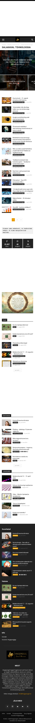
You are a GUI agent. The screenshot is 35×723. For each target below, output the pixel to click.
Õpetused (15, 626)
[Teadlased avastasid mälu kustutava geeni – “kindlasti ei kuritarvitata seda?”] (6, 162)
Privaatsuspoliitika (17, 713)
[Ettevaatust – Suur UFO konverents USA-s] (6, 182)
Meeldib (7, 239)
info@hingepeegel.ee (25, 694)
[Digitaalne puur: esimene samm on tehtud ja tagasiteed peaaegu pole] (17, 62)
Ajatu (14, 327)
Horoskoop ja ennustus (19, 356)
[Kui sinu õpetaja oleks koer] (6, 327)
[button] (3, 39)
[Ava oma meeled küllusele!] (6, 555)
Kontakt (4, 637)
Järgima (17, 239)
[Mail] (17, 706)
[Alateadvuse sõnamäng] (6, 363)
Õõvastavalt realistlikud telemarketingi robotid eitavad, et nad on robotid (22, 128)
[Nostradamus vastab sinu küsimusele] (6, 459)
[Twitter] (27, 706)
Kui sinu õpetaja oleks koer (20, 325)
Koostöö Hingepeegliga (9, 640)
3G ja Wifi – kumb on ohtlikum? (22, 207)
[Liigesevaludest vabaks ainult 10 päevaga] (6, 573)
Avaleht (4, 44)
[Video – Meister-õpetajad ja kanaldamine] (6, 496)
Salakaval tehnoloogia (18, 102)
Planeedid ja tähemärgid (20, 343)
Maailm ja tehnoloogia (13, 44)
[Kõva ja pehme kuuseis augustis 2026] (6, 624)
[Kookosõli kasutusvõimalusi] (6, 422)
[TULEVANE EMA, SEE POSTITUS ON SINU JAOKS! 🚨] (14, 82)
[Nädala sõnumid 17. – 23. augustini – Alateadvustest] (6, 354)
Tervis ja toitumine (17, 433)
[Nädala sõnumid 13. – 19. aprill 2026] (6, 478)
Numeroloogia (16, 487)
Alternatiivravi (16, 442)
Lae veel (17, 370)
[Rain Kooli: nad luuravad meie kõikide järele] (6, 173)
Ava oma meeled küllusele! (20, 552)
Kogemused (16, 451)
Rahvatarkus (16, 505)
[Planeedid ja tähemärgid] (6, 345)
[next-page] (21, 219)
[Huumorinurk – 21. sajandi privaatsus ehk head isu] (6, 100)
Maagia (15, 460)
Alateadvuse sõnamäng (20, 361)
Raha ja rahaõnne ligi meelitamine (23, 485)
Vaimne (15, 514)
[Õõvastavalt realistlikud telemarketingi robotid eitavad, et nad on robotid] (6, 129)
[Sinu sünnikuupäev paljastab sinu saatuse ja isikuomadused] (6, 564)
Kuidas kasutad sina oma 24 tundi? (23, 334)
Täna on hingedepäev (19, 503)
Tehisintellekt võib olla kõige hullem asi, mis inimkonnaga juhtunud (21, 109)
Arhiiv (3, 713)
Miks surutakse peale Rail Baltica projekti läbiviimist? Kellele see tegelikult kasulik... (22, 150)
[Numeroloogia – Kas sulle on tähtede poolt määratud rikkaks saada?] (6, 545)
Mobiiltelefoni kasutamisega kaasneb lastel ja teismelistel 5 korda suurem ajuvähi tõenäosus (22, 139)
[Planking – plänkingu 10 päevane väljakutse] (6, 432)
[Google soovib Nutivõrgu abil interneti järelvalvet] (6, 119)
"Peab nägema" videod (18, 498)
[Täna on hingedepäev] (6, 506)
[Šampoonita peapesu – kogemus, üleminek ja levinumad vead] (6, 450)
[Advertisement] (17, 18)
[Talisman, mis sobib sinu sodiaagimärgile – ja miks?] (6, 615)
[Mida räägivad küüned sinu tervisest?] (6, 441)
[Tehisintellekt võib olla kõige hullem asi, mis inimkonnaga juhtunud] (6, 109)
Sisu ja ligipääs (28, 713)
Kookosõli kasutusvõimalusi (21, 420)
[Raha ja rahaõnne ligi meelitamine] (6, 487)
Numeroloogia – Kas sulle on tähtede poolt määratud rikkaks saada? (22, 544)
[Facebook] (7, 706)
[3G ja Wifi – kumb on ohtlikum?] (6, 209)
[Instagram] (12, 706)
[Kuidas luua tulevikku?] (6, 515)
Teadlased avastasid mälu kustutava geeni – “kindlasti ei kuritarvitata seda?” (21, 161)
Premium (15, 345)
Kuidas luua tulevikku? (19, 512)
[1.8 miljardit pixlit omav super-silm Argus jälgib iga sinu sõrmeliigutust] (6, 191)
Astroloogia (16, 617)
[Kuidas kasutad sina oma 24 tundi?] (6, 336)
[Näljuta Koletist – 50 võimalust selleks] (6, 200)
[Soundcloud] (22, 706)
